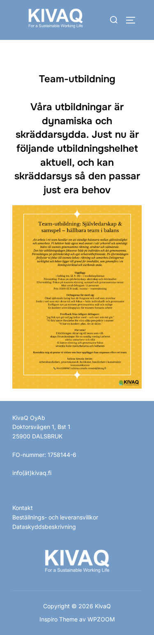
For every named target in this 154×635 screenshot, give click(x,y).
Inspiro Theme (58, 619)
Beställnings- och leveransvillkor (55, 517)
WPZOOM (101, 619)
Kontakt (22, 507)
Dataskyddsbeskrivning (44, 526)
